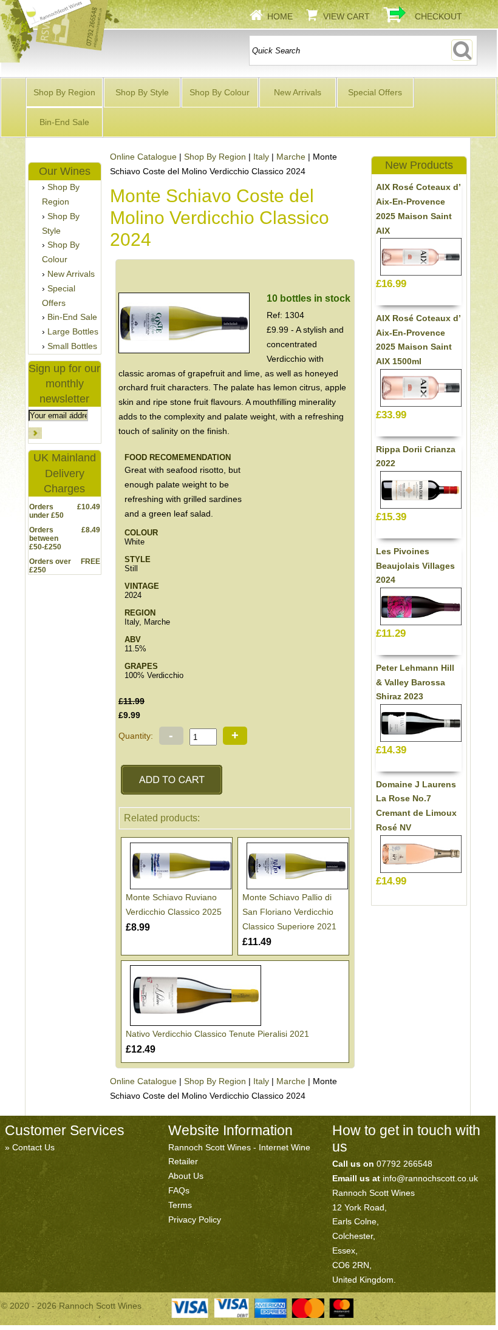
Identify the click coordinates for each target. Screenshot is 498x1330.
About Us (185, 1176)
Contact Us (33, 1147)
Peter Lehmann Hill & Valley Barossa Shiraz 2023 (415, 682)
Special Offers (375, 92)
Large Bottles (72, 331)
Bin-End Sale (64, 122)
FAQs (178, 1190)
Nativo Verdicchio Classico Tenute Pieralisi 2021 (217, 1034)
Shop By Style (142, 92)
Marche (290, 156)
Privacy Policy (194, 1219)
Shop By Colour (219, 92)
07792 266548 (404, 1164)
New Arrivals (297, 92)
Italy (261, 156)
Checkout (438, 16)
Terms (180, 1205)
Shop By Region (64, 92)
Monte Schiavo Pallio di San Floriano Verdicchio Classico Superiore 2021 (289, 911)
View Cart (346, 16)
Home (280, 16)
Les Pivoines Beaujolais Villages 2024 (415, 565)
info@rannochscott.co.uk (430, 1178)
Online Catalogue (143, 156)
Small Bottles (72, 346)
